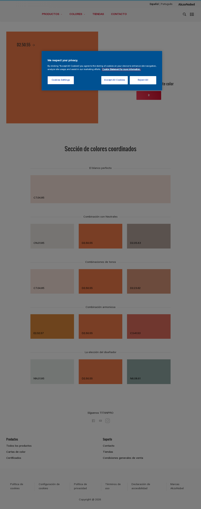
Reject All (143, 80)
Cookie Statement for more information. (121, 69)
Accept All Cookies (114, 80)
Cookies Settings (61, 80)
